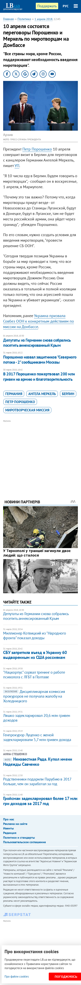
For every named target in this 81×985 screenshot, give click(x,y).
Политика (24, 19)
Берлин (68, 394)
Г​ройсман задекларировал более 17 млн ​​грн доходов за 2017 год (40, 801)
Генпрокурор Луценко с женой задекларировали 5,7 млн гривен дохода (37, 737)
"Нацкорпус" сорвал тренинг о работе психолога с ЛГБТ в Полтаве (34, 675)
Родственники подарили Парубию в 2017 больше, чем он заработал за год (37, 781)
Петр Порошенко (37, 149)
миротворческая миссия (27, 410)
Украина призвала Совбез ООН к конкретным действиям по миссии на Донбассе (38, 321)
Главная (8, 19)
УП (17, 165)
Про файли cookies (17, 976)
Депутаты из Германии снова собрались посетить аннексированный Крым (36, 343)
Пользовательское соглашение (24, 842)
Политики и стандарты (19, 837)
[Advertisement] (40, 454)
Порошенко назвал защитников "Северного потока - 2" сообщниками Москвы (39, 359)
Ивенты (8, 828)
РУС (66, 6)
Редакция (9, 833)
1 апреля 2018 (43, 19)
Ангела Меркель (42, 394)
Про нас (8, 819)
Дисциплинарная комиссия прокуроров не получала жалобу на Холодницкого (34, 696)
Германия (13, 394)
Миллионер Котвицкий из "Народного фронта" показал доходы (34, 635)
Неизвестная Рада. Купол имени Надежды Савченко (37, 761)
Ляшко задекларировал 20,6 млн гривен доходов (36, 718)
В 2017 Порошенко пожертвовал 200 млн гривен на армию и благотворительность (39, 376)
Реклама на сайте (15, 824)
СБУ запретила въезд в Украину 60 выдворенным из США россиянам (35, 655)
